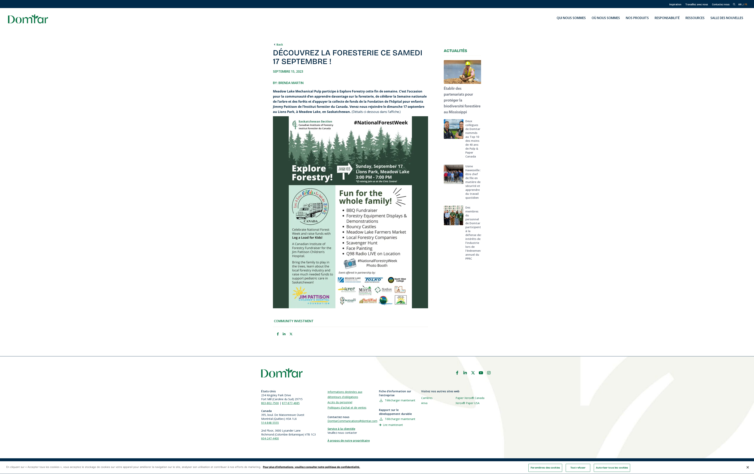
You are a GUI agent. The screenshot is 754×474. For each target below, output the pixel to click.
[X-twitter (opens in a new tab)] (473, 373)
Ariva (424, 403)
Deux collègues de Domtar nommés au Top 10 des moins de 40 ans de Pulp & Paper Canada (472, 138)
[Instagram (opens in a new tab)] (489, 373)
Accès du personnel (340, 402)
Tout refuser (578, 467)
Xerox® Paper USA (467, 403)
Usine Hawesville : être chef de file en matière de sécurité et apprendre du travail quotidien (473, 181)
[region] (377, 467)
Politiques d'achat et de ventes (347, 407)
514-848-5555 (270, 423)
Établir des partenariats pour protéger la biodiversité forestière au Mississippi (462, 100)
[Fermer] (747, 467)
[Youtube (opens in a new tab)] (481, 373)
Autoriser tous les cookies (612, 467)
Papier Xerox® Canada (470, 398)
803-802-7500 (270, 403)
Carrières (427, 398)
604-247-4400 (270, 438)
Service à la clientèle (341, 429)
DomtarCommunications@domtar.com (352, 421)
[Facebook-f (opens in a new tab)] (457, 373)
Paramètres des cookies (545, 467)
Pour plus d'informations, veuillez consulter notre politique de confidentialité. (311, 467)
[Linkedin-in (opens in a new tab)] (465, 373)
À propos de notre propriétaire (349, 440)
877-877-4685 (291, 403)
